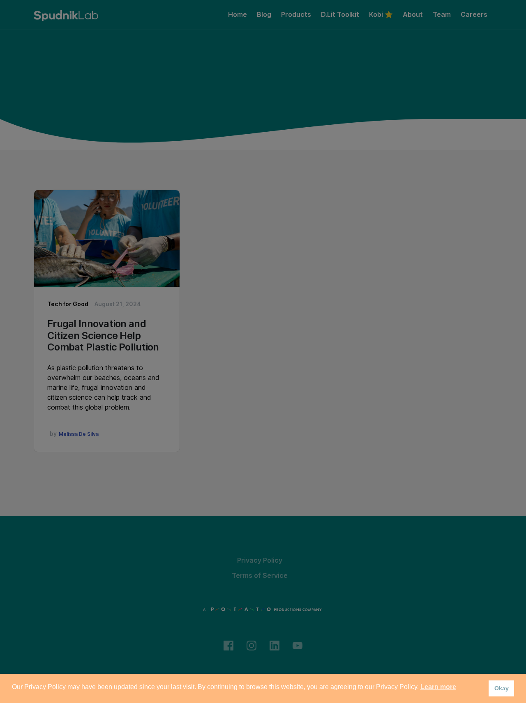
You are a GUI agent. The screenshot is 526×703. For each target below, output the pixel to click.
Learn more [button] (438, 686)
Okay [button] (501, 688)
